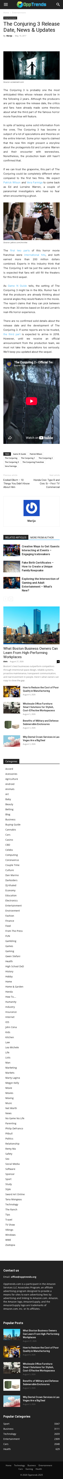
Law (7, 1042)
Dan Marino (12, 875)
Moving (9, 1098)
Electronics (11, 900)
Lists (7, 1057)
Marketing (11, 1067)
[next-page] (11, 599)
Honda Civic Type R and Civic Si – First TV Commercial (47, 483)
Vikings (9, 1229)
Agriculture (11, 779)
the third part (11, 334)
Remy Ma (10, 1148)
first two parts (20, 250)
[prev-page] (5, 599)
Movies (9, 1093)
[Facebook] (6, 43)
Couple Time (12, 865)
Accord (9, 768)
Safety (8, 1153)
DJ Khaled (10, 885)
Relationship (12, 1143)
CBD (7, 844)
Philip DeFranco (14, 1128)
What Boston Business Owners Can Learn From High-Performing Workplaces (30, 652)
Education (11, 895)
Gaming (9, 951)
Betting (9, 809)
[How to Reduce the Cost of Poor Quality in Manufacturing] (11, 691)
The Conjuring (11, 458)
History (9, 971)
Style (8, 1189)
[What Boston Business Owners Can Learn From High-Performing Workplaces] (31, 625)
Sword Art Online (15, 1194)
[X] (14, 43)
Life (7, 1052)
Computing (11, 855)
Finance (9, 920)
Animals (9, 789)
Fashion (9, 915)
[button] (5, 4)
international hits (34, 254)
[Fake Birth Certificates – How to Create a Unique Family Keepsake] (11, 566)
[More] (37, 43)
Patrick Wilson (11, 182)
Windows (10, 1234)
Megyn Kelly (12, 1082)
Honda (9, 991)
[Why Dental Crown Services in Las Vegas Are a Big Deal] (11, 741)
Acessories (11, 773)
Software (10, 1169)
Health (9, 961)
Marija (9, 35)
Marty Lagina (12, 1077)
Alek (5, 661)
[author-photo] (32, 516)
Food (8, 925)
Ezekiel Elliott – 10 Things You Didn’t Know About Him (16, 483)
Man (7, 1062)
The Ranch (11, 1209)
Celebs (9, 849)
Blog (7, 814)
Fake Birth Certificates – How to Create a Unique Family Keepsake (38, 566)
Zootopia (10, 1245)
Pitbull (9, 1133)
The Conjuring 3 (12, 462)
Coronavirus (12, 860)
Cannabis (10, 829)
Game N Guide (17, 285)
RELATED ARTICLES (15, 537)
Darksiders (11, 880)
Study (8, 1184)
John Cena (11, 1027)
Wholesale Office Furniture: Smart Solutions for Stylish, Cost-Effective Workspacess (39, 707)
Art (7, 794)
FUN (7, 936)
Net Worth (11, 1108)
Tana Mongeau (13, 1199)
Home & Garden (14, 986)
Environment (12, 910)
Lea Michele (12, 1047)
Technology (11, 1204)
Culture (9, 870)
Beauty (9, 804)
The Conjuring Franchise (33, 462)
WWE (8, 1239)
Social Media (12, 1163)
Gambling (10, 941)
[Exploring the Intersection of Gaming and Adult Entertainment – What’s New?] (11, 583)
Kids (7, 1032)
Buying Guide (12, 824)
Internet (9, 1017)
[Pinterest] (22, 43)
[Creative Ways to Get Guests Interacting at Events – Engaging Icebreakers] (11, 550)
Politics (9, 1138)
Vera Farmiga (35, 182)
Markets (9, 1072)
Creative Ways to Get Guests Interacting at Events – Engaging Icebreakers (40, 550)
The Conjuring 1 (28, 458)
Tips (7, 1214)
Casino (9, 839)
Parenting (10, 1123)
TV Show (10, 1224)
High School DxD (14, 966)
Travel (8, 1219)
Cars (7, 834)
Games (9, 946)
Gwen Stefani (12, 956)
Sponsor (10, 1174)
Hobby (9, 976)
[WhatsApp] (30, 43)
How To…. (10, 996)
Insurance (11, 1012)
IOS (7, 1022)
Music (8, 1103)
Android (9, 784)
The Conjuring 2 (46, 458)
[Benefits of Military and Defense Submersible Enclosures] (11, 725)
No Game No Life (14, 1118)
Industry (10, 1006)
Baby (8, 799)
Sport (8, 1179)
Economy (10, 890)
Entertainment (19, 12)
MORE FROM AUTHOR (42, 537)
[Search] (58, 4)
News (8, 1113)
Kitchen (9, 1037)
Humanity (10, 1001)
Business (10, 819)
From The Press (14, 930)
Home (6, 12)
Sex (7, 1158)
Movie (8, 1087)
